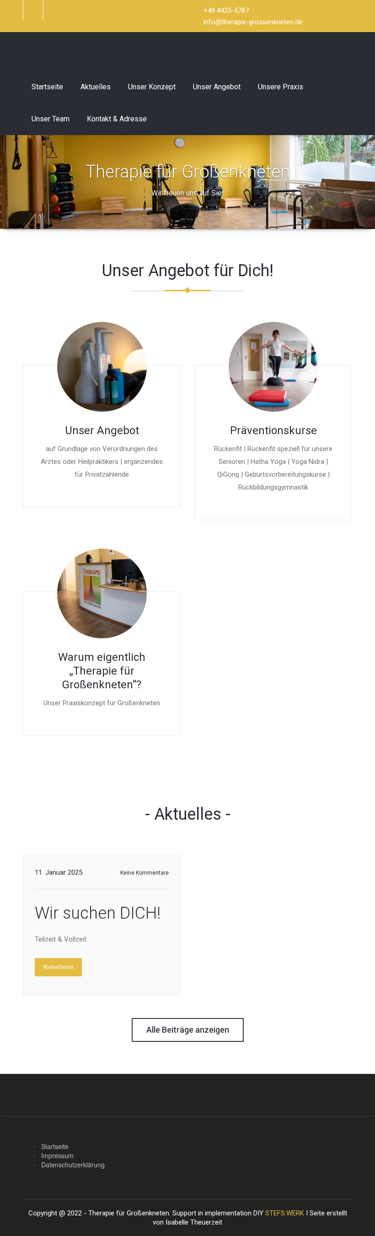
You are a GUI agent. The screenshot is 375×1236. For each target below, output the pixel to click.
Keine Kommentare (144, 873)
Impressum (57, 1155)
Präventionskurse (273, 430)
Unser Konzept (152, 86)
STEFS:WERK (284, 1213)
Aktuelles (95, 86)
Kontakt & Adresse (117, 118)
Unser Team (51, 118)
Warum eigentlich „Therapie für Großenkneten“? (101, 671)
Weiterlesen (58, 967)
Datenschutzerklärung (73, 1164)
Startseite (47, 86)
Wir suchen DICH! (98, 913)
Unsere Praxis (280, 86)
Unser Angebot (217, 86)
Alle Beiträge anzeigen (187, 1030)
